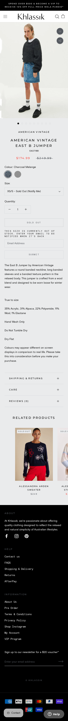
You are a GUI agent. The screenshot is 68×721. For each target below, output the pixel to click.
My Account (12, 633)
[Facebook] (6, 536)
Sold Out (34, 222)
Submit (34, 254)
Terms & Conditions (18, 614)
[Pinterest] (27, 536)
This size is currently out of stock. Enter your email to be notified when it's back (30, 234)
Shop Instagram (15, 626)
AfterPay (11, 581)
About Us (11, 602)
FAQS (8, 563)
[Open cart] (63, 16)
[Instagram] (17, 536)
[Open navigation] (5, 16)
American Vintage (34, 132)
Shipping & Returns (26, 378)
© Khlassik (34, 680)
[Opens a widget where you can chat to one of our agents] (53, 714)
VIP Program (13, 639)
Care (13, 389)
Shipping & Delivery (19, 569)
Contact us (12, 556)
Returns (10, 575)
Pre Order (11, 608)
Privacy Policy (15, 620)
